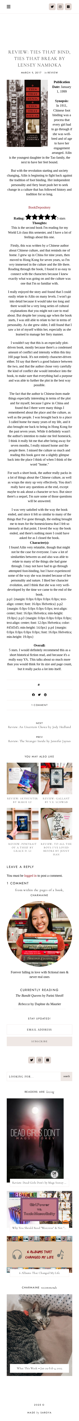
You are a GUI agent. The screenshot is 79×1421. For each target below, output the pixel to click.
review (53, 72)
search (66, 1076)
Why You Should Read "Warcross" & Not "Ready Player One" (40, 1228)
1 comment (39, 705)
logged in (30, 875)
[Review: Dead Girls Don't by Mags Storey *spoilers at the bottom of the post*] (39, 1140)
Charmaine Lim (39, 29)
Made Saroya (39, 1412)
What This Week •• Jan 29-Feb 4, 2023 (39, 1368)
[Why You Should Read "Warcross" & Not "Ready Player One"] (39, 1209)
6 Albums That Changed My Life (39, 1273)
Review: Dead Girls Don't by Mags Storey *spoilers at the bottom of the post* (40, 1182)
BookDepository (39, 207)
